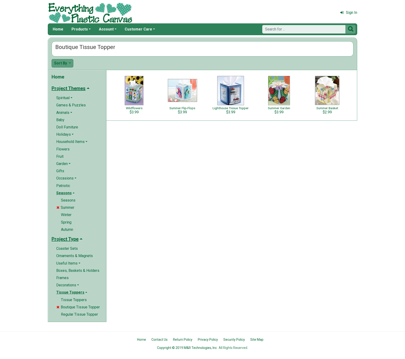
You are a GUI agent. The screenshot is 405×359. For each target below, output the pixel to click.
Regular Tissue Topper (79, 314)
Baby (60, 120)
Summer (65, 207)
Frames (62, 278)
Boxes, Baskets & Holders (77, 270)
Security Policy (234, 339)
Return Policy (182, 339)
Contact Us (159, 339)
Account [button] (106, 29)
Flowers (63, 149)
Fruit (60, 156)
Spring (66, 222)
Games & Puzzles (71, 105)
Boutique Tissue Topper (78, 307)
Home (58, 29)
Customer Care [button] (138, 29)
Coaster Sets (67, 248)
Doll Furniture (67, 127)
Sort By (61, 63)
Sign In (351, 12)
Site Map (256, 339)
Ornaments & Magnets (74, 256)
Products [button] (79, 29)
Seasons (68, 200)
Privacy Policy (208, 339)
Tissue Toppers (74, 300)
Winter (66, 215)
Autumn (67, 229)
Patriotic (63, 185)
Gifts (60, 171)
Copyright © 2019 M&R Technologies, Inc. (187, 348)
